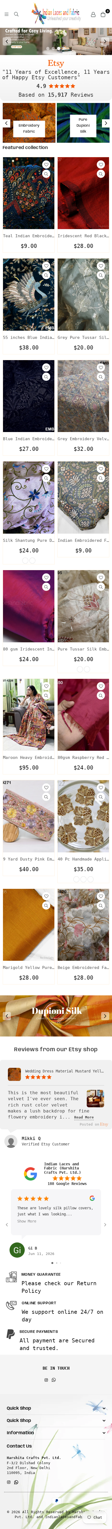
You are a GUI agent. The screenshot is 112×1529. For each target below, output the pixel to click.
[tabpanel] (56, 41)
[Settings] (93, 14)
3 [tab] (58, 48)
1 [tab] (47, 48)
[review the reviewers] (92, 1199)
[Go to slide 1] (52, 1263)
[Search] (16, 14)
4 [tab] (64, 48)
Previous (7, 41)
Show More (26, 1221)
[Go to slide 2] (56, 1263)
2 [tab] (53, 48)
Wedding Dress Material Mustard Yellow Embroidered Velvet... (64, 1071)
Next (105, 41)
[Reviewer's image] (95, 1103)
